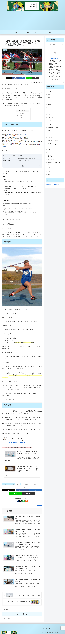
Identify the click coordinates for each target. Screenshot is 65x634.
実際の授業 (19, 115)
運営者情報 (44, 628)
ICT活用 (5, 484)
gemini (18, 484)
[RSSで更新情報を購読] (26, 501)
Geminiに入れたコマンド (23, 113)
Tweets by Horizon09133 (52, 184)
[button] (35, 78)
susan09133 (54, 58)
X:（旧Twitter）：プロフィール (17, 442)
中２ (22, 484)
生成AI (31, 484)
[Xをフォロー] (20, 501)
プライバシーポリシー (59, 628)
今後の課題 (19, 117)
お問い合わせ (51, 628)
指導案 (14, 484)
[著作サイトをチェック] (18, 501)
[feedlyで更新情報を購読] (23, 501)
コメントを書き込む (22, 614)
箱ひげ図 (35, 484)
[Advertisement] (32, 21)
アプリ (9, 484)
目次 (20, 110)
